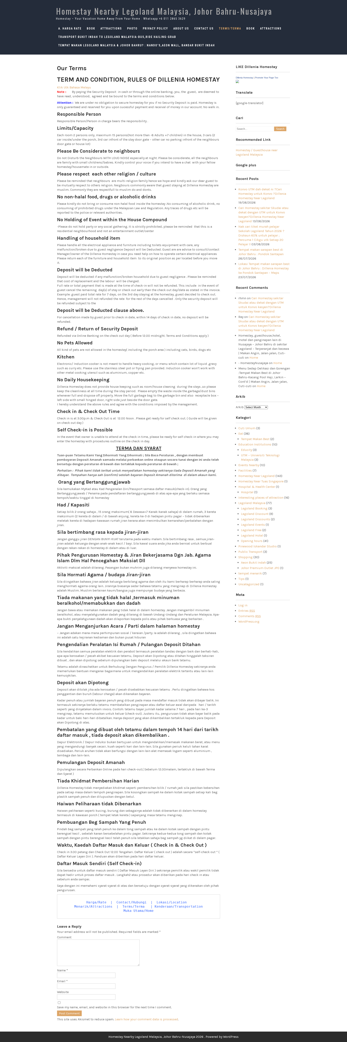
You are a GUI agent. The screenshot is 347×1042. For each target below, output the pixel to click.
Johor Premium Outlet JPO (260, 568)
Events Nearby (248, 465)
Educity (246, 450)
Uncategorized (248, 584)
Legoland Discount (254, 514)
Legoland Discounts (255, 519)
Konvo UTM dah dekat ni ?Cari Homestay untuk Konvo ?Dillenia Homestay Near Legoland (262, 193)
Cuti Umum (246, 428)
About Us (181, 28)
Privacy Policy (155, 28)
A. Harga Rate (70, 28)
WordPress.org (248, 621)
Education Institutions (254, 444)
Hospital (247, 492)
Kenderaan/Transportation (179, 906)
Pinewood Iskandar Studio (257, 546)
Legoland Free (251, 530)
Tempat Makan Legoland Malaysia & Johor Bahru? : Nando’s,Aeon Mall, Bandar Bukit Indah (136, 45)
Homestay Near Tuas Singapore (261, 481)
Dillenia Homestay (244, 77)
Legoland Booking (254, 508)
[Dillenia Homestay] (237, 82)
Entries (246, 611)
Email (62, 981)
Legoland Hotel (252, 535)
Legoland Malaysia (251, 503)
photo (132, 28)
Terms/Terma (230, 28)
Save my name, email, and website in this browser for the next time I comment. (114, 1007)
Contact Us (204, 28)
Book (91, 28)
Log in (242, 605)
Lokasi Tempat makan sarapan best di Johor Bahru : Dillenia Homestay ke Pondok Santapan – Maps (264, 268)
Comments (249, 616)
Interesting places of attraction (260, 497)
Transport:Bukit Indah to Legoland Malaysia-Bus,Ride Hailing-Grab (117, 37)
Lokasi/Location (172, 902)
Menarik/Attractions (93, 906)
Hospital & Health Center (256, 487)
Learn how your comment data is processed (146, 1019)
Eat (240, 433)
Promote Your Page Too (266, 77)
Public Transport (250, 552)
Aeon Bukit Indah (253, 562)
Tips (241, 579)
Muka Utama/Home (138, 911)
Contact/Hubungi (132, 902)
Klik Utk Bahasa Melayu (74, 87)
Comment (64, 937)
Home (253, 357)
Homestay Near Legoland (256, 476)
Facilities (245, 470)
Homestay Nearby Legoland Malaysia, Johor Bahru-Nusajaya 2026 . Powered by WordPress (173, 1037)
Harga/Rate (96, 902)
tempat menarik (250, 573)
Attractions (111, 28)
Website (63, 992)
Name (62, 970)
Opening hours (251, 541)
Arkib (240, 407)
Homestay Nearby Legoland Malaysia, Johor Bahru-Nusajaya (164, 11)
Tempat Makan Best (255, 439)
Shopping (245, 557)
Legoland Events (253, 525)
